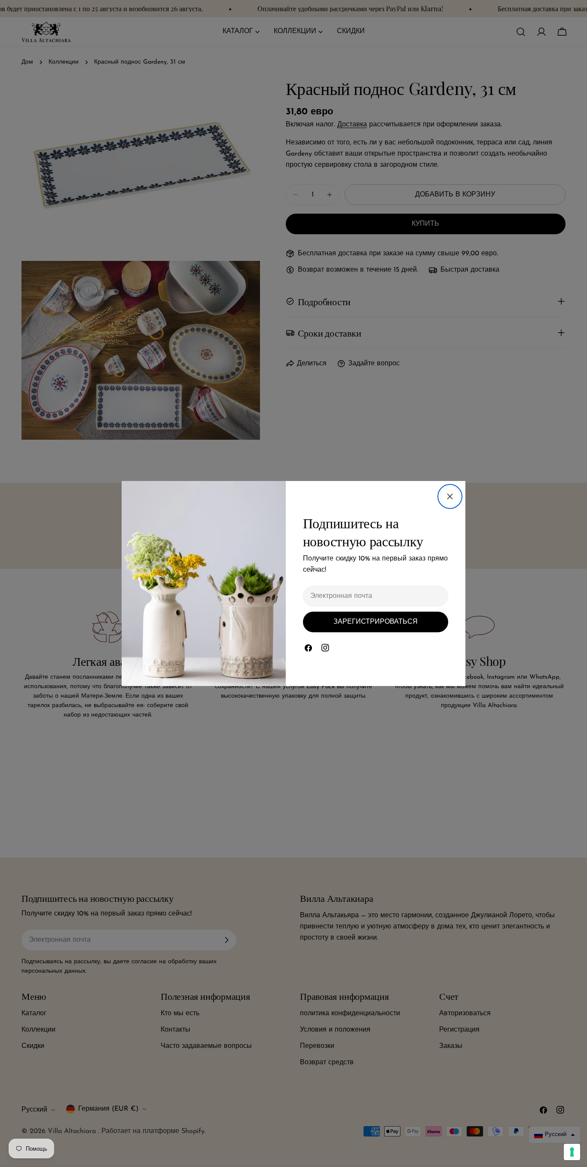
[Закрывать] (450, 496)
